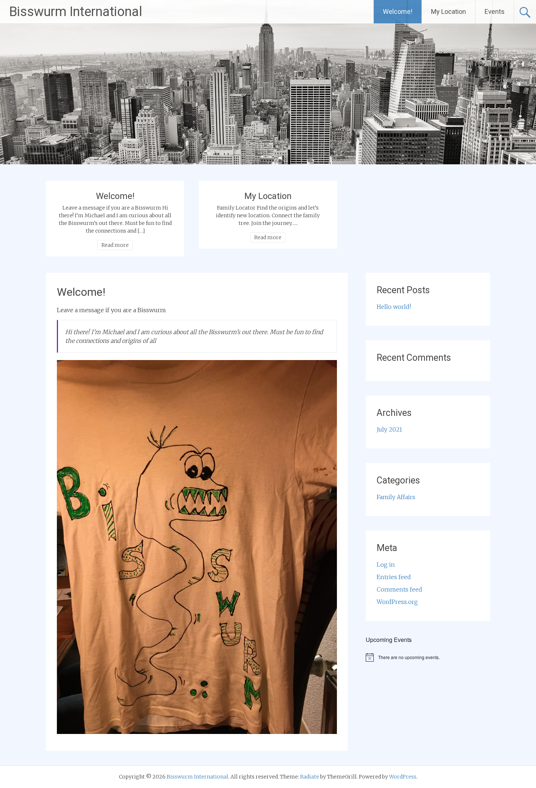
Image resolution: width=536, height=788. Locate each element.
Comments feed (399, 589)
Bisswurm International (75, 11)
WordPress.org (397, 601)
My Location (448, 11)
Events (495, 11)
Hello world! (394, 306)
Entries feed (394, 577)
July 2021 (389, 429)
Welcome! (397, 11)
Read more (115, 245)
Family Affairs (396, 497)
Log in (386, 564)
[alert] (428, 657)
